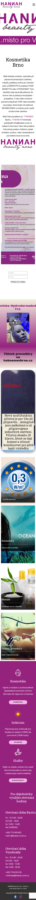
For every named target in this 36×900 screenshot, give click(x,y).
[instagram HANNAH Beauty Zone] (20, 896)
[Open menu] (34, 4)
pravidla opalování (9, 499)
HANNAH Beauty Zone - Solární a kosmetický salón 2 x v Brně (18, 887)
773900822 (28, 116)
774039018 (17, 120)
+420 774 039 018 (13, 872)
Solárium (8, 492)
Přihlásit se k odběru (18, 282)
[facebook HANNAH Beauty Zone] (15, 896)
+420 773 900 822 (13, 832)
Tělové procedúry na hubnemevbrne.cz (18, 357)
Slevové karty (18, 780)
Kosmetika (18, 702)
